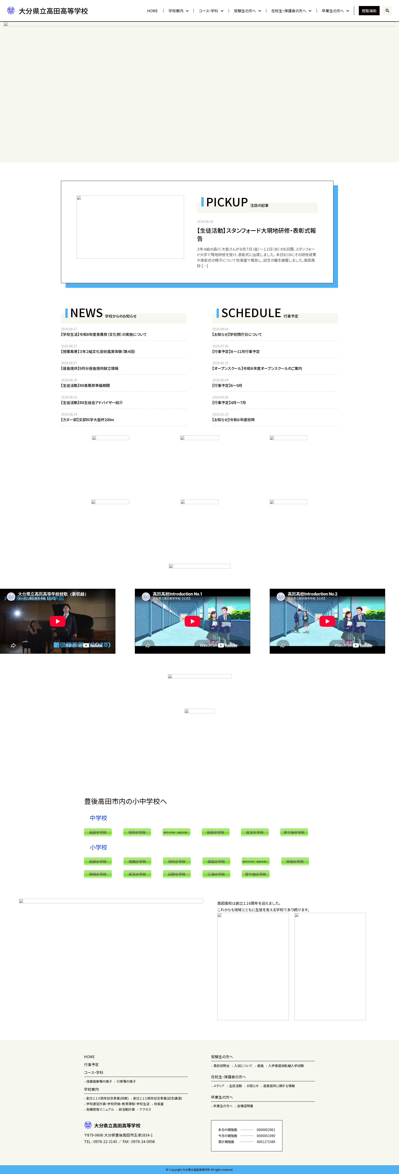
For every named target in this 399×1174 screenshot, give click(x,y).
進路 (260, 1065)
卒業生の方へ (333, 10)
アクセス (145, 1109)
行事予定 (91, 1064)
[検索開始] (387, 10)
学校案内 (176, 10)
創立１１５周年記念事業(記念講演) (157, 1098)
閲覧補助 (369, 10)
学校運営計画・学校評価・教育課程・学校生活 (117, 1103)
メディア (218, 1085)
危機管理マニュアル (100, 1109)
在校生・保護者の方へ (288, 10)
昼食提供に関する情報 (279, 1085)
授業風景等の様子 (99, 1081)
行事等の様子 (126, 1081)
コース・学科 (208, 10)
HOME (152, 10)
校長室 (159, 1103)
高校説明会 (221, 1065)
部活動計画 (127, 1109)
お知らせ (253, 1085)
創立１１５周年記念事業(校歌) (107, 1098)
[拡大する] (123, 505)
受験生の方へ (245, 10)
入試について (243, 1065)
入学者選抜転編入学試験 (286, 1065)
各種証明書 (245, 1105)
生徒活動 (235, 1085)
